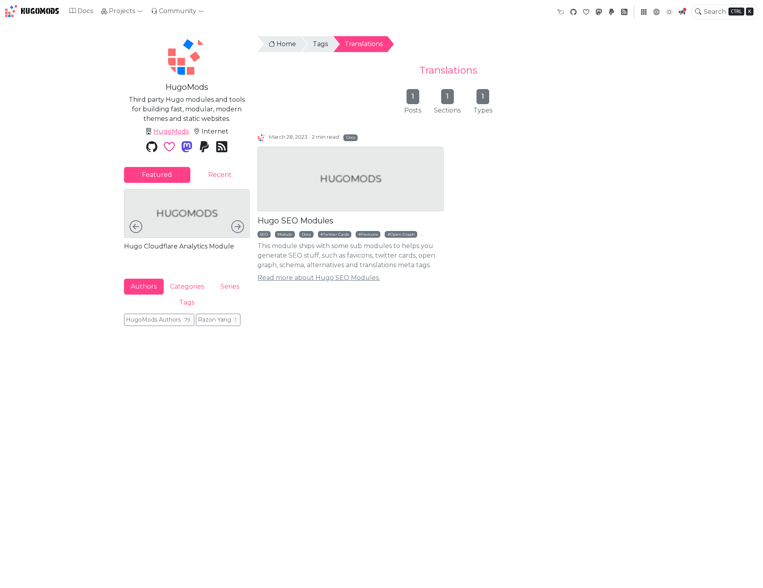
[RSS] (624, 11)
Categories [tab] (187, 286)
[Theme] (669, 12)
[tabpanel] (187, 227)
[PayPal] (611, 11)
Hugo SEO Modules (295, 220)
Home (286, 44)
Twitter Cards (336, 234)
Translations (364, 44)
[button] (122, 11)
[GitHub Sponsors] (586, 11)
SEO (264, 234)
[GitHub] (573, 11)
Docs (85, 11)
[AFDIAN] (560, 11)
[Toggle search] (698, 12)
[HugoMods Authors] (261, 137)
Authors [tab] (144, 286)
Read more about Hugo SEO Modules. (319, 277)
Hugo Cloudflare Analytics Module (179, 246)
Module (284, 234)
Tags (320, 44)
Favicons (369, 234)
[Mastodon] (599, 11)
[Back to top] (750, 575)
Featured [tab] (157, 175)
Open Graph (402, 234)
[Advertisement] (187, 387)
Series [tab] (230, 286)
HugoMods (40, 11)
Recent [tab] (220, 175)
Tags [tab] (186, 302)
